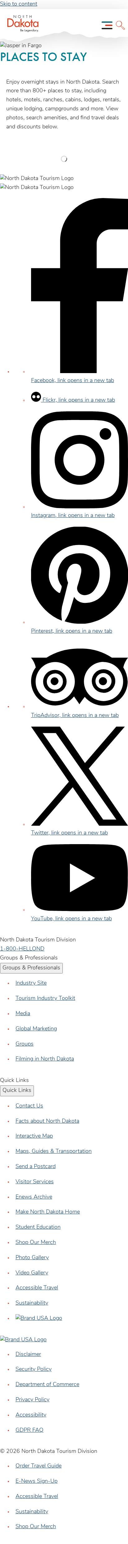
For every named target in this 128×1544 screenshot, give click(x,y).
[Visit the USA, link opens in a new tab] (39, 1318)
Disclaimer (28, 1354)
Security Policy (34, 1369)
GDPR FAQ (29, 1430)
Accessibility (31, 1415)
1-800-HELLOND (22, 949)
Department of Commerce (47, 1385)
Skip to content (18, 4)
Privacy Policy (32, 1400)
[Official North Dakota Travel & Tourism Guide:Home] (21, 25)
